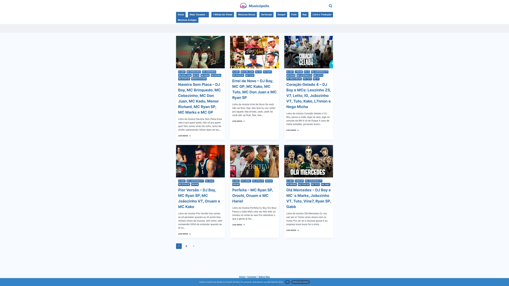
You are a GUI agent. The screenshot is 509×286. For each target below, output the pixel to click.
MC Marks (216, 75)
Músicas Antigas (187, 20)
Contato (251, 277)
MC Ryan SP (184, 79)
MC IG (306, 72)
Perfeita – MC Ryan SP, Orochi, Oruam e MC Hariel (252, 195)
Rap (304, 14)
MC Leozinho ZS (304, 75)
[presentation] (200, 52)
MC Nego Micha (294, 79)
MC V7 (316, 79)
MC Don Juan (185, 75)
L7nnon (298, 72)
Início (181, 14)
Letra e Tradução (322, 14)
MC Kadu (205, 75)
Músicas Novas (246, 14)
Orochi (269, 181)
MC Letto (318, 75)
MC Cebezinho (209, 72)
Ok (287, 282)
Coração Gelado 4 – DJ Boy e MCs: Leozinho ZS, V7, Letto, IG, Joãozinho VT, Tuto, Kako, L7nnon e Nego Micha (308, 95)
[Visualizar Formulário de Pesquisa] (330, 6)
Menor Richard (199, 79)
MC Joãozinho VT (319, 72)
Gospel (281, 14)
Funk (294, 14)
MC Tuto (250, 75)
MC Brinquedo (193, 72)
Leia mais (184, 136)
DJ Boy (182, 72)
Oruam (195, 184)
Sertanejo (266, 14)
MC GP (196, 75)
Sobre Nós (264, 277)
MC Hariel (246, 181)
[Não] (505, 282)
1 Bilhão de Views (222, 14)
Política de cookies (301, 282)
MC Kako (267, 72)
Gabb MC (299, 181)
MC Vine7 (326, 184)
